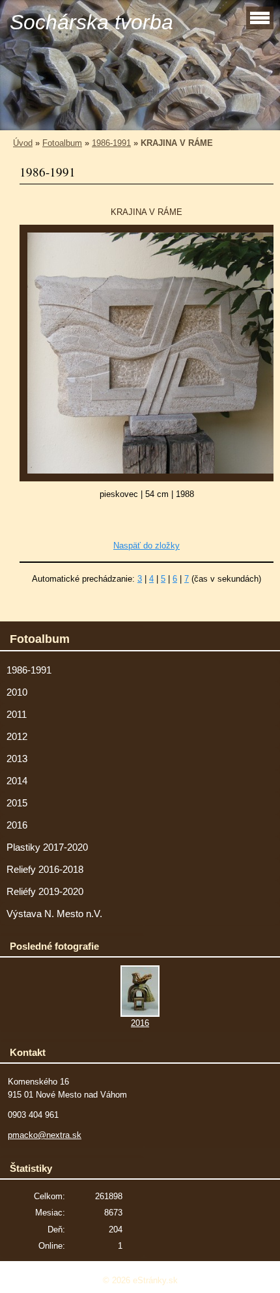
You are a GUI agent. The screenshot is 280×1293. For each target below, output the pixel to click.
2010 (17, 692)
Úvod (23, 143)
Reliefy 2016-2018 (45, 869)
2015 (17, 803)
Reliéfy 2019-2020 (45, 892)
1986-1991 (111, 143)
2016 (17, 825)
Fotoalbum (62, 143)
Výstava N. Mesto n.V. (54, 914)
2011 (17, 714)
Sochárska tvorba (91, 22)
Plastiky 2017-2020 (47, 847)
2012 (17, 737)
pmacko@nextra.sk (44, 1135)
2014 (17, 781)
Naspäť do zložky (146, 545)
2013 (17, 759)
